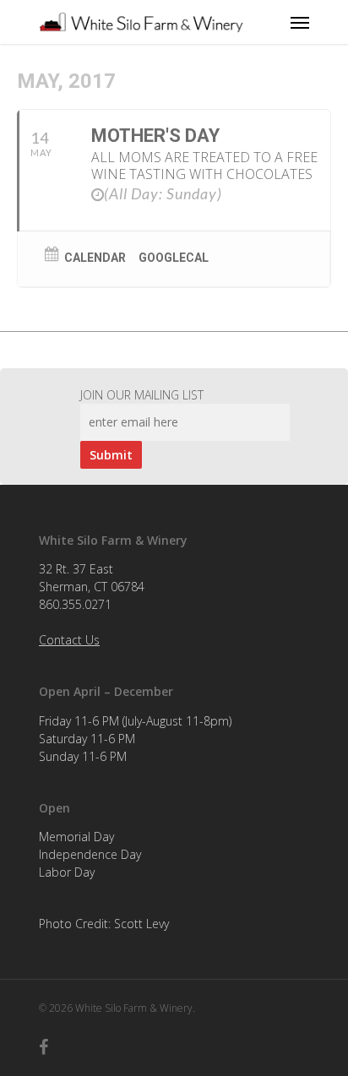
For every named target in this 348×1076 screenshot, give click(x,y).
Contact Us (69, 640)
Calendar (95, 257)
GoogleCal (174, 257)
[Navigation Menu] (300, 22)
